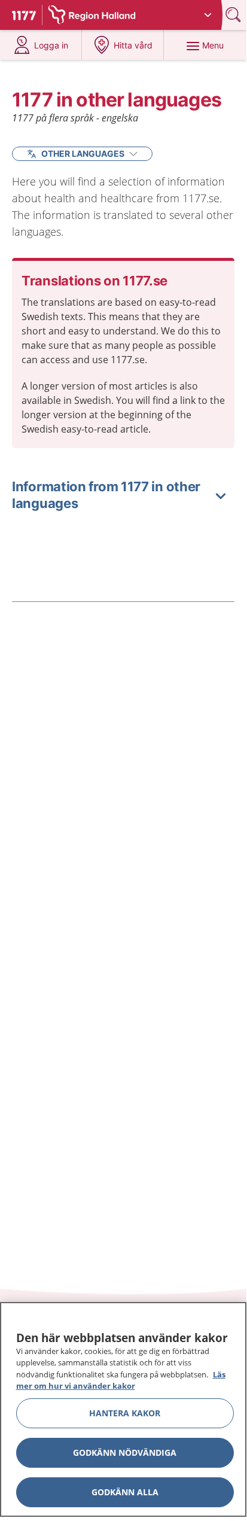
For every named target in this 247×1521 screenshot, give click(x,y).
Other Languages (82, 153)
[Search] (234, 14)
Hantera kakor (124, 1413)
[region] (123, 1409)
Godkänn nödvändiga (124, 1452)
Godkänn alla (125, 1492)
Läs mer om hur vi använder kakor (120, 1380)
